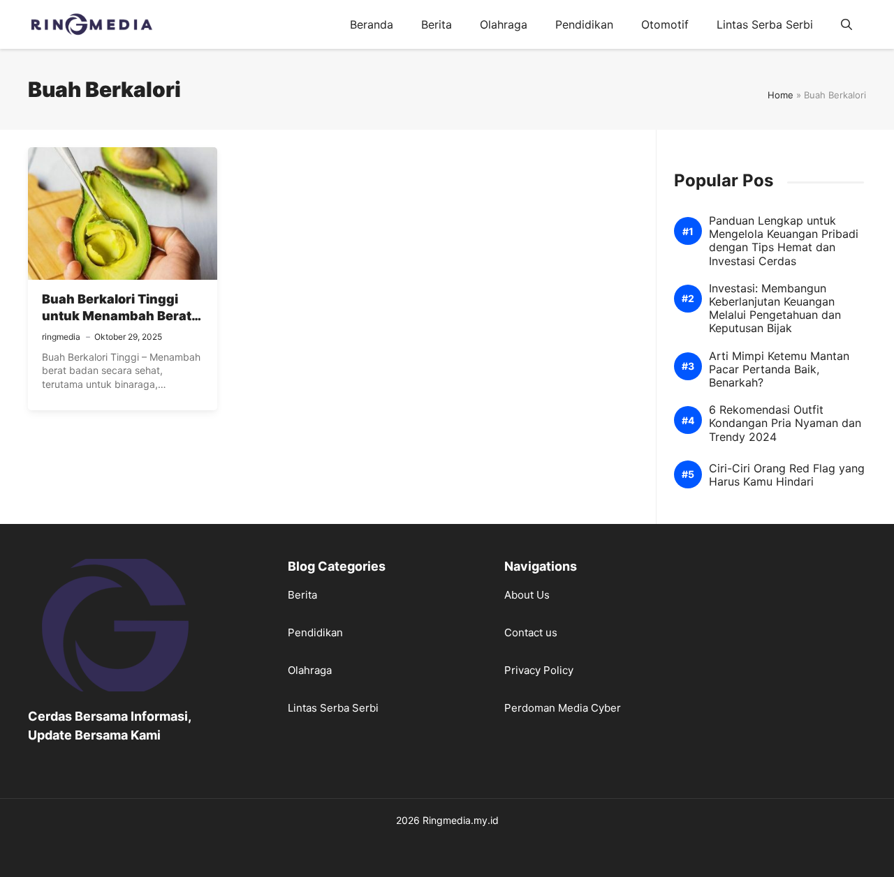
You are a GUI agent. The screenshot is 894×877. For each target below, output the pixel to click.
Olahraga (503, 24)
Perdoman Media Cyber (562, 707)
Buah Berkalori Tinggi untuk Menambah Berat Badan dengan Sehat (116, 316)
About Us (527, 594)
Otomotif (665, 24)
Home (780, 94)
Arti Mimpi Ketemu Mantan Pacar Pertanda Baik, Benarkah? (779, 369)
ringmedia (61, 336)
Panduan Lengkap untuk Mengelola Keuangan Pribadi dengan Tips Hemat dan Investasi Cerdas (783, 241)
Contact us (530, 632)
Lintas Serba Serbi (765, 24)
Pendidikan (584, 24)
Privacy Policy (538, 670)
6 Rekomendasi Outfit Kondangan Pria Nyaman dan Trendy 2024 (785, 423)
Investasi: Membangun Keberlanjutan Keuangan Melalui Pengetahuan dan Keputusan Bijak (775, 309)
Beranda (371, 24)
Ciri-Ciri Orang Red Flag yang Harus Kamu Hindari (787, 475)
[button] (846, 24)
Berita (436, 24)
